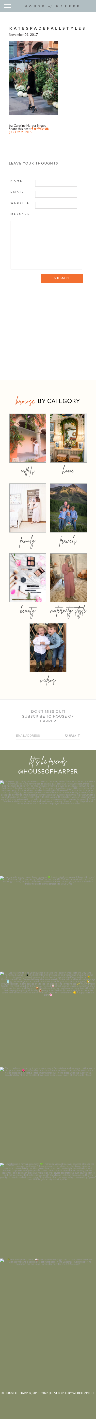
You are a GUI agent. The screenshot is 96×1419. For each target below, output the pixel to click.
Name (17, 180)
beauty (27, 610)
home (68, 470)
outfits (28, 470)
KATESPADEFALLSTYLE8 (47, 28)
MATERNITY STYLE (68, 610)
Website (20, 202)
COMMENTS (22, 132)
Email (17, 191)
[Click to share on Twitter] (35, 129)
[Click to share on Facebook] (32, 129)
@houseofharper (48, 771)
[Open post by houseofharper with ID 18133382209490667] (48, 1019)
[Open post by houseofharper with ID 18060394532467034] (48, 924)
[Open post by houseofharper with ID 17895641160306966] (48, 1306)
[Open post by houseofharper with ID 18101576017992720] (48, 1210)
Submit (72, 736)
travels (68, 540)
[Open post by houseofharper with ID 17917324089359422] (48, 1115)
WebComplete (83, 1393)
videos (48, 680)
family (27, 540)
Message (20, 213)
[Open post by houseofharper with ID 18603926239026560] (48, 828)
